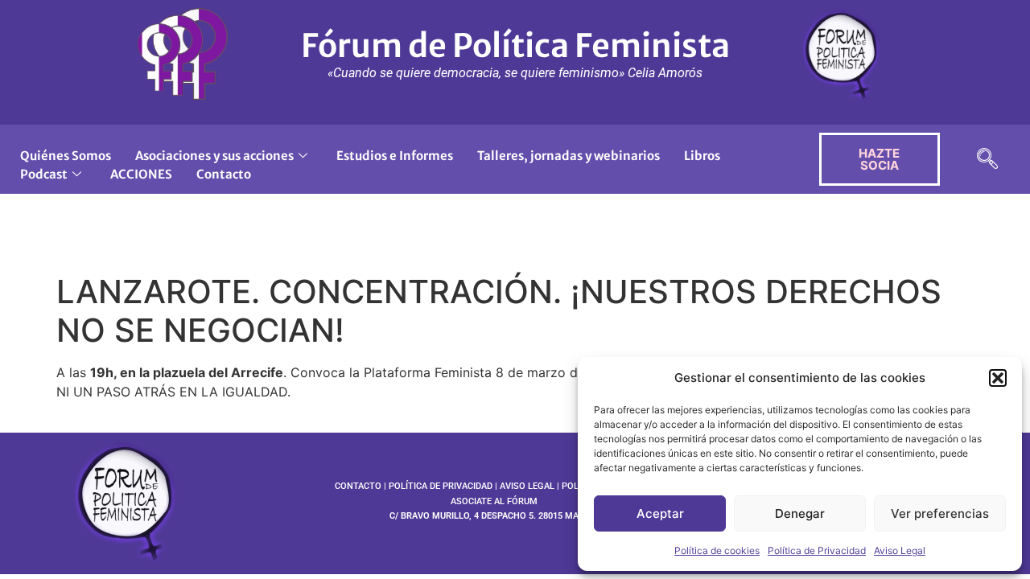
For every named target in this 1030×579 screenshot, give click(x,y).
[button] (998, 378)
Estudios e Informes (394, 155)
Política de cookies (717, 550)
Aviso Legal (899, 550)
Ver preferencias (940, 513)
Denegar (800, 513)
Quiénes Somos (65, 155)
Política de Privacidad (817, 550)
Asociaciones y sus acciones (214, 155)
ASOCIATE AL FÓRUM (494, 501)
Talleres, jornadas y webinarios (568, 155)
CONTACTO (358, 486)
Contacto (223, 174)
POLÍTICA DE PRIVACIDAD (440, 486)
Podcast (44, 174)
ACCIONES (141, 174)
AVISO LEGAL (527, 486)
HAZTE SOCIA (879, 159)
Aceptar (660, 513)
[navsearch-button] (987, 159)
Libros (702, 155)
